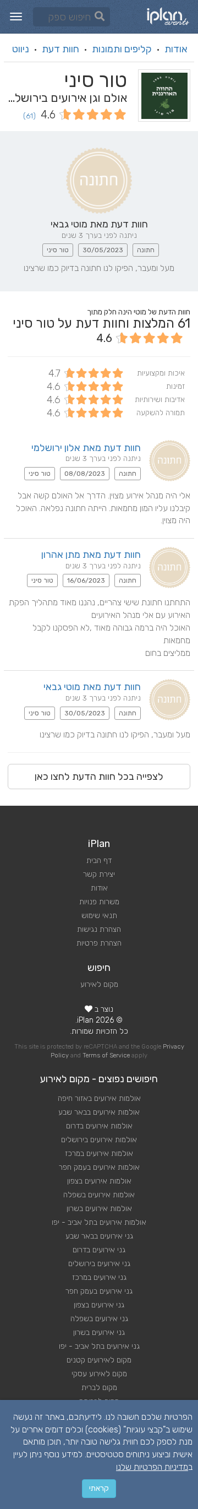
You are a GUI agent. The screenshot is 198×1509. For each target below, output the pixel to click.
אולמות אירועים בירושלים (99, 1139)
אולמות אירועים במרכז (99, 1153)
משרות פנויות (99, 902)
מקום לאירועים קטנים (99, 1360)
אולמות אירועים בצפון (99, 1181)
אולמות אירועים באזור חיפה (99, 1098)
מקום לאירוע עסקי (99, 1373)
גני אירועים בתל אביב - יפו (99, 1346)
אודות (176, 49)
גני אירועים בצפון (99, 1305)
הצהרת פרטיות (99, 943)
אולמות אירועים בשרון (99, 1208)
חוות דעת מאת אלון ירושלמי (86, 448)
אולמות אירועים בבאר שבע (99, 1112)
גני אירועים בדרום (99, 1250)
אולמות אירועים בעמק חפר (99, 1167)
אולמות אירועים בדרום (99, 1126)
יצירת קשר (99, 874)
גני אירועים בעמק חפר (99, 1291)
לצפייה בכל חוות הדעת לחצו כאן (99, 776)
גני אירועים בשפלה (99, 1318)
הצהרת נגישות (99, 929)
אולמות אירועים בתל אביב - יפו (99, 1222)
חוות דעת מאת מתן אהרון (91, 555)
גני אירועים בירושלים (99, 1263)
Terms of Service (106, 1055)
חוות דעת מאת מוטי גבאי (92, 687)
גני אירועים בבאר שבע (99, 1236)
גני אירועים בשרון (99, 1332)
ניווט (20, 49)
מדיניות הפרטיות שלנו (152, 1467)
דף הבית (99, 860)
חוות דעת (60, 49)
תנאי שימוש (99, 915)
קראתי (99, 1488)
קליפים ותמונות (122, 49)
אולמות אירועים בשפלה (99, 1194)
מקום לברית (99, 1387)
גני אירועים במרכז (99, 1277)
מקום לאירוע (99, 984)
